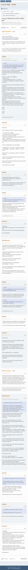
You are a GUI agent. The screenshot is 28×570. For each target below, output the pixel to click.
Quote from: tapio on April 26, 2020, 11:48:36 (13, 509)
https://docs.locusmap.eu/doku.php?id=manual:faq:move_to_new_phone (10, 38)
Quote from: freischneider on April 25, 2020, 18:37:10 (14, 478)
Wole (4, 172)
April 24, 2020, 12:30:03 (6, 58)
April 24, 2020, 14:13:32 (6, 124)
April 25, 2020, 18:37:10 (6, 372)
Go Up (2, 558)
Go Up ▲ (19, 567)
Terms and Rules (13, 567)
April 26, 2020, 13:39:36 (6, 506)
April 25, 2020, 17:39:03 (6, 335)
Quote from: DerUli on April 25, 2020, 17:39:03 (13, 402)
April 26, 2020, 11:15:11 (6, 475)
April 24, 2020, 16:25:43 (6, 194)
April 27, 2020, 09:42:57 (6, 528)
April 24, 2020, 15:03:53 (6, 174)
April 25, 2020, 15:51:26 (6, 242)
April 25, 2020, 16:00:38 (6, 284)
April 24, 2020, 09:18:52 (6, 33)
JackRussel (6, 240)
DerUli (5, 122)
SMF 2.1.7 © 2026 (11, 568)
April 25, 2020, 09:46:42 (6, 223)
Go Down (3, 27)
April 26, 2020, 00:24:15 (6, 398)
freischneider (7, 31)
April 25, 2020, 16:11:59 (6, 318)
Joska (4, 473)
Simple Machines (17, 568)
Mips (4, 56)
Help (8, 567)
